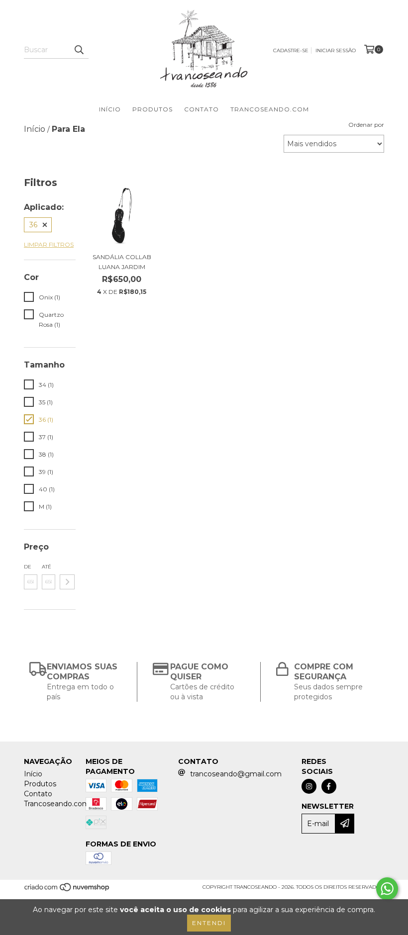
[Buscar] (79, 50)
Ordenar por (366, 124)
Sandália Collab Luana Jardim (122, 262)
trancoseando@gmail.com (236, 773)
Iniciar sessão (335, 50)
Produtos (152, 109)
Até (46, 566)
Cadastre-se (290, 50)
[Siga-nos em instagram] (309, 786)
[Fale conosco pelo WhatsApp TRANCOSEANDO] (387, 888)
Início (110, 109)
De (27, 566)
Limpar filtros (49, 244)
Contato (201, 109)
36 (33, 224)
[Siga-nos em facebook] (328, 786)
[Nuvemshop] (67, 890)
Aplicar (67, 581)
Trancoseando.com (269, 109)
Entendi (209, 923)
